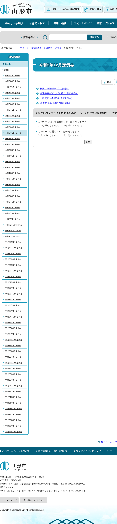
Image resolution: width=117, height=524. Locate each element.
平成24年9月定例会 (13, 391)
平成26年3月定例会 (13, 357)
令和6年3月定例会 (12, 127)
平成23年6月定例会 (13, 420)
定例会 (58, 48)
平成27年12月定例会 (13, 317)
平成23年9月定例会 (13, 414)
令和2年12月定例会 (13, 202)
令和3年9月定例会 (12, 185)
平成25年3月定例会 (13, 380)
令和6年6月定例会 (12, 121)
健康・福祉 (60, 23)
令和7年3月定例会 (12, 104)
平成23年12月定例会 (13, 409)
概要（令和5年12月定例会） (54, 88)
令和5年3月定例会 (12, 150)
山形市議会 (36, 48)
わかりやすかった (49, 125)
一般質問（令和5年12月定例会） (56, 98)
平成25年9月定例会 (13, 368)
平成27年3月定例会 (13, 334)
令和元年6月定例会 (13, 236)
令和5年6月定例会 (12, 144)
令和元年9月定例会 (13, 231)
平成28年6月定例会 (13, 305)
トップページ (21, 48)
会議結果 (48, 48)
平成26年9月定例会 (13, 346)
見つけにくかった (72, 135)
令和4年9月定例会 (12, 162)
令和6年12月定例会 (13, 110)
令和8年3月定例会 (12, 81)
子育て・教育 (37, 23)
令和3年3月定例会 (12, 196)
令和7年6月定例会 (12, 98)
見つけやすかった (49, 135)
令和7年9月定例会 (12, 93)
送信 (88, 142)
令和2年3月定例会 (12, 219)
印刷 (109, 82)
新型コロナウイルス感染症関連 (66, 9)
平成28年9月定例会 (13, 299)
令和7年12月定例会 (13, 87)
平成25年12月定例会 (13, 363)
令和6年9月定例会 (12, 116)
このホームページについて (16, 451)
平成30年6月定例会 (13, 259)
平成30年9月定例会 (13, 254)
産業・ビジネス (106, 23)
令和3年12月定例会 (13, 179)
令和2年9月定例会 (12, 208)
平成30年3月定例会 (13, 265)
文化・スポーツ (83, 23)
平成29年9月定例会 (13, 277)
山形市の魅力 (95, 9)
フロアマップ (10, 500)
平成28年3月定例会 (13, 311)
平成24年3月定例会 (13, 403)
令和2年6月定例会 (12, 213)
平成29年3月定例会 (13, 288)
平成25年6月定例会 (13, 374)
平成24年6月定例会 (13, 397)
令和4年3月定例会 (12, 173)
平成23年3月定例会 (13, 426)
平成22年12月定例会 (13, 432)
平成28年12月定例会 (13, 294)
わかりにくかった (72, 125)
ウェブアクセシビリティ (88, 451)
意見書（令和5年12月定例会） (55, 103)
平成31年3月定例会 (13, 242)
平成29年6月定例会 (13, 282)
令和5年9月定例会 (12, 139)
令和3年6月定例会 (12, 190)
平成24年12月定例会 (13, 386)
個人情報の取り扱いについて (53, 451)
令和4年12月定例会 (13, 156)
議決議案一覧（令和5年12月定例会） (59, 93)
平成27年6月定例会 (13, 328)
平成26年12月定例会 (13, 340)
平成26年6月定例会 (13, 351)
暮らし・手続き (14, 23)
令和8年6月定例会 (12, 75)
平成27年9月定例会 (13, 322)
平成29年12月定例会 (13, 271)
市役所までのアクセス (34, 500)
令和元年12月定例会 (13, 225)
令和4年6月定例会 (12, 167)
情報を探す (29, 37)
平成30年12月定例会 (13, 248)
